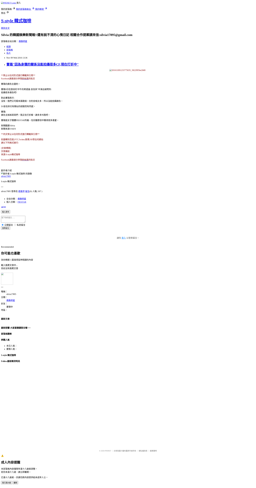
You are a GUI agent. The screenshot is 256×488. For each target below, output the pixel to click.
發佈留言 (5, 228)
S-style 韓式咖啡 (16, 20)
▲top (3, 207)
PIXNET (108, 451)
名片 (8, 53)
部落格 (9, 50)
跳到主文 (5, 28)
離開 (15, 483)
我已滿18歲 (6, 483)
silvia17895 (6, 176)
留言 (27, 191)
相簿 (8, 47)
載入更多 (5, 212)
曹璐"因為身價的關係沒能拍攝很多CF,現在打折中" (42, 64)
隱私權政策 (143, 451)
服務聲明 (153, 451)
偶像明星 (23, 41)
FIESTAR (22, 202)
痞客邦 (21, 191)
